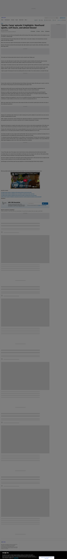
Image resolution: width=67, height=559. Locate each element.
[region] (33, 555)
